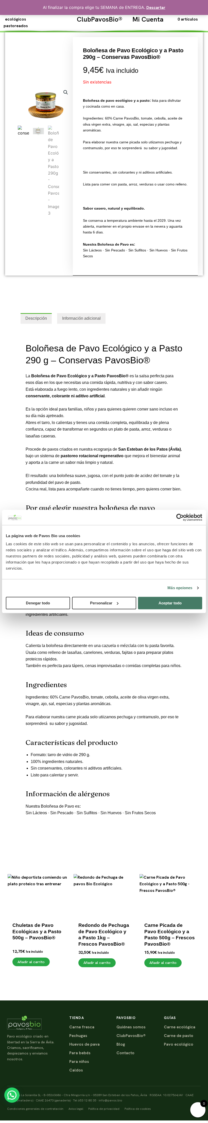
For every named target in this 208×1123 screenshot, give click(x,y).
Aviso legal (75, 1109)
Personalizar (101, 603)
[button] (65, 92)
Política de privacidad (103, 1109)
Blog (120, 1044)
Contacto (125, 1053)
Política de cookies (138, 1109)
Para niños (79, 1061)
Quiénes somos (131, 1027)
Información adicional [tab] (81, 318)
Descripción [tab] (36, 318)
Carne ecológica (179, 1027)
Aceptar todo (170, 603)
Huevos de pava (84, 1044)
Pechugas (78, 1035)
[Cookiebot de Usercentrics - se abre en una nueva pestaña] (180, 517)
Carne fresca (81, 1027)
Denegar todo (38, 603)
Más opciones (179, 588)
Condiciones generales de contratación (35, 1109)
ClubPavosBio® (99, 19)
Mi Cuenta (147, 19)
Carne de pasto (178, 1035)
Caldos (76, 1070)
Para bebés (80, 1053)
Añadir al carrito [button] (31, 961)
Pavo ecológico (178, 1044)
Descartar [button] (155, 7)
